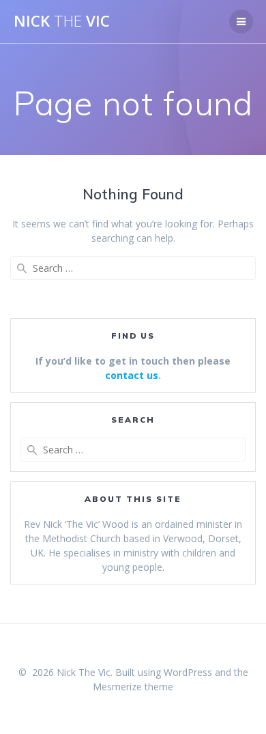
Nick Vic (62, 21)
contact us (131, 375)
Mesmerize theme (133, 686)
